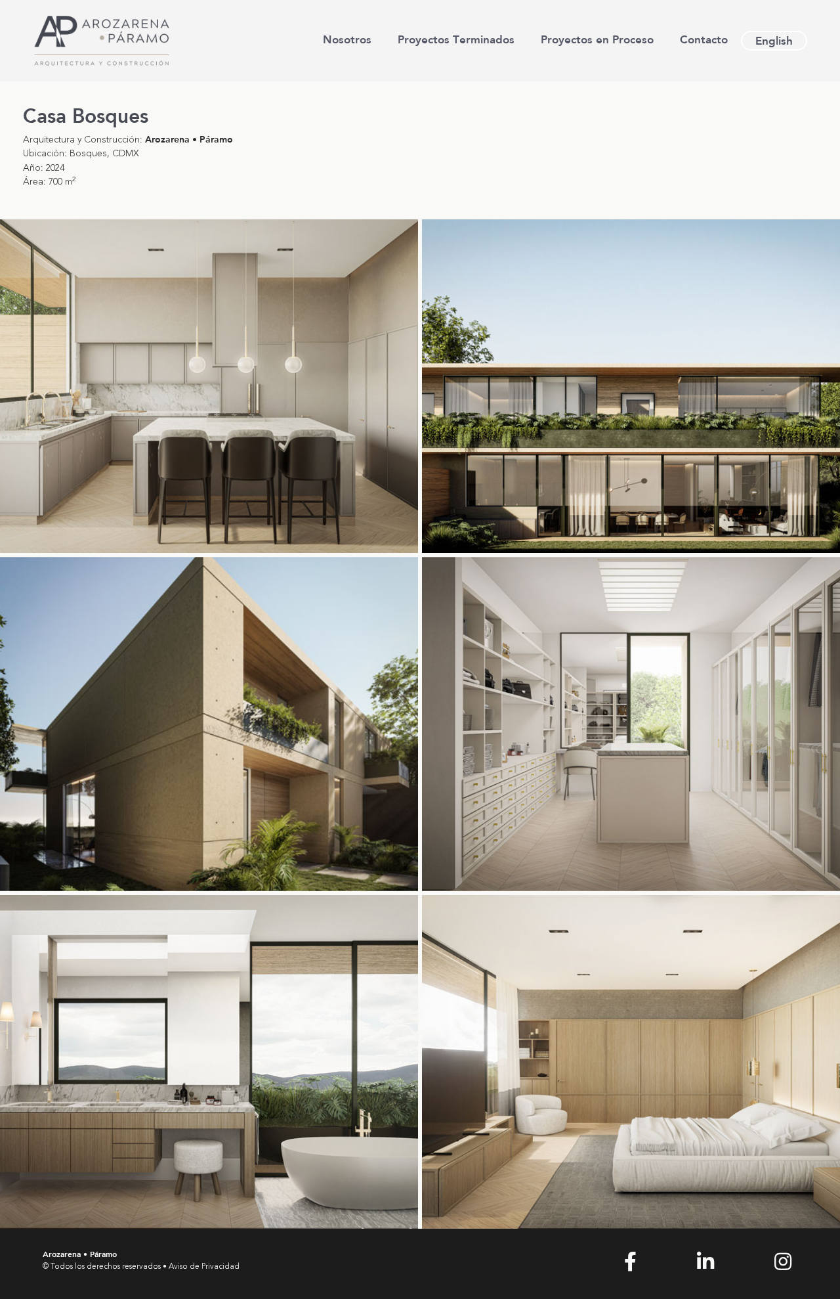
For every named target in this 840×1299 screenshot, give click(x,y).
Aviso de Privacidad (204, 1267)
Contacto (704, 39)
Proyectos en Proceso (597, 39)
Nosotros (347, 39)
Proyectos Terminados (456, 39)
